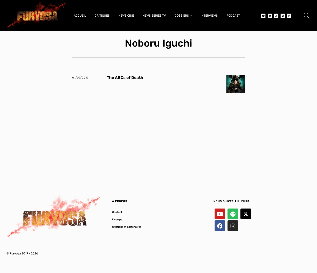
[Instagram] (289, 16)
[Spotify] (283, 16)
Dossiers (181, 15)
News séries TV (154, 15)
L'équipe (117, 219)
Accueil (80, 15)
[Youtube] (263, 16)
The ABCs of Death (125, 77)
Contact (117, 212)
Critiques (102, 15)
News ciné (126, 15)
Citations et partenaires (126, 226)
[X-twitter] (276, 16)
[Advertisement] (158, 132)
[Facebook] (270, 16)
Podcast (233, 15)
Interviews (209, 15)
